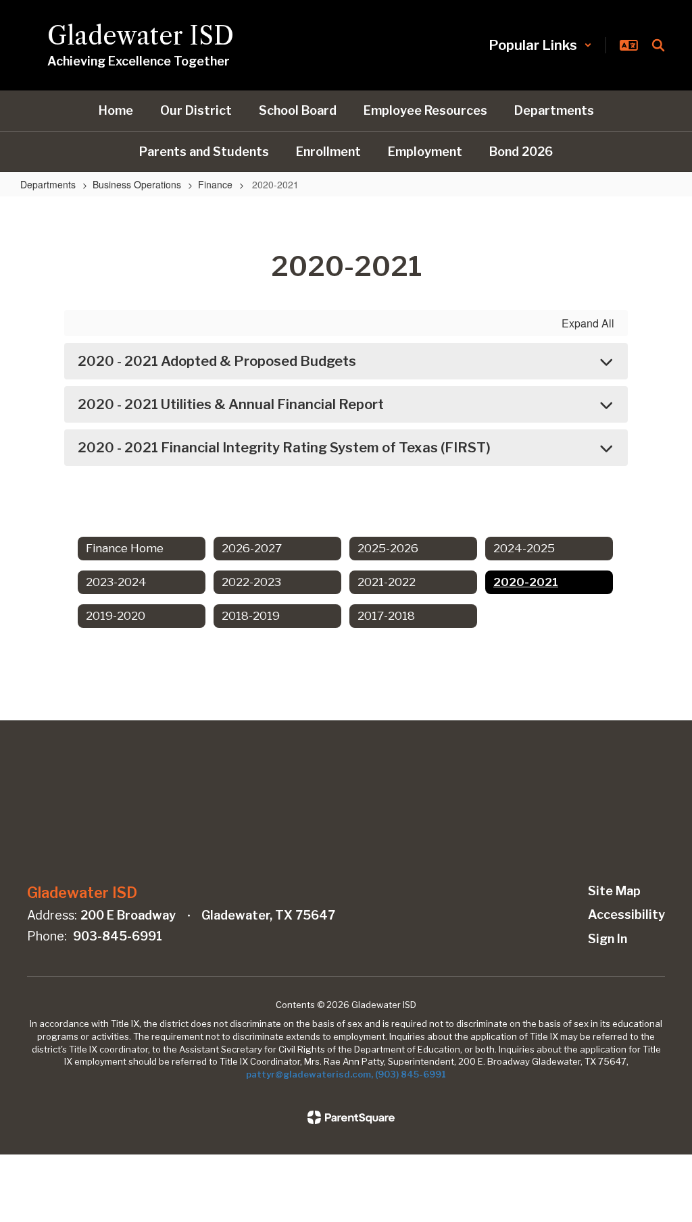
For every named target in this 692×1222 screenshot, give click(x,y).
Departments (48, 184)
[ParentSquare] (351, 1117)
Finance (215, 184)
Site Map (614, 891)
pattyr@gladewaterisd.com (308, 1074)
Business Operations (137, 184)
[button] (540, 45)
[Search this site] (658, 45)
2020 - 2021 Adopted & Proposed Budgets (217, 361)
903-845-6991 (117, 936)
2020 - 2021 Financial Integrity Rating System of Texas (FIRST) (284, 448)
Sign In (607, 939)
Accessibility (626, 914)
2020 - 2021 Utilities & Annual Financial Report (231, 404)
